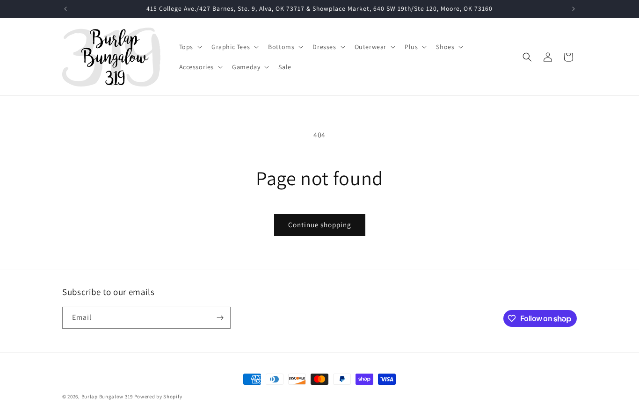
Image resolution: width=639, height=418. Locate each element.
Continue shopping (319, 224)
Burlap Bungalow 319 (107, 396)
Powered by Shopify (158, 396)
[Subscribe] (220, 318)
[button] (190, 47)
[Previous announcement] (65, 9)
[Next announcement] (573, 9)
